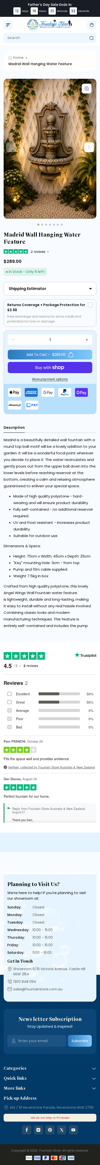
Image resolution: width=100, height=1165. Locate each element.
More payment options (50, 379)
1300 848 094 (24, 981)
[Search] (91, 38)
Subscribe (80, 1040)
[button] (8, 25)
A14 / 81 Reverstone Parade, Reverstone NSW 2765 (52, 1107)
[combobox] (50, 38)
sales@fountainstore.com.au (37, 989)
